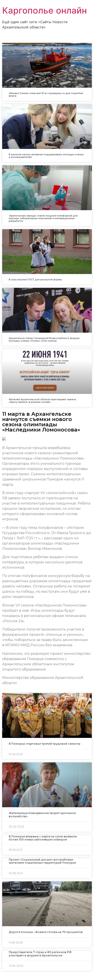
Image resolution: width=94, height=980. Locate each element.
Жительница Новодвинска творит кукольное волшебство (42, 814)
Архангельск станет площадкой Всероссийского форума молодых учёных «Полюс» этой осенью (44, 339)
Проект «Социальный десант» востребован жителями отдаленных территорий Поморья (42, 861)
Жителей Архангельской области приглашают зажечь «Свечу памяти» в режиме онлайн (42, 401)
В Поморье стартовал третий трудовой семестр (44, 743)
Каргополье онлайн (44, 10)
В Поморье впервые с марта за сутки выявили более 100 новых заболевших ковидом (43, 838)
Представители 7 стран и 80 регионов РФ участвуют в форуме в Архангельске (40, 953)
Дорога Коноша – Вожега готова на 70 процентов (46, 932)
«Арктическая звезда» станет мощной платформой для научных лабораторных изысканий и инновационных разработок (43, 218)
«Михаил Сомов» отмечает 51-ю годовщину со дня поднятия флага (46, 94)
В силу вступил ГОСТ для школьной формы (35, 279)
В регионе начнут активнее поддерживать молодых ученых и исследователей (46, 156)
